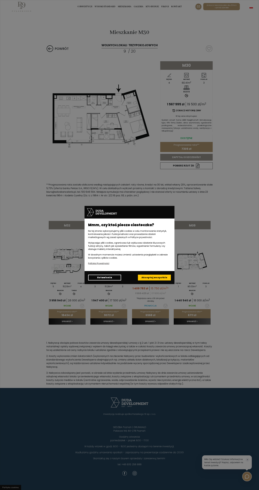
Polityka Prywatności (98, 263)
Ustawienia (104, 277)
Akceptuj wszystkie (154, 277)
